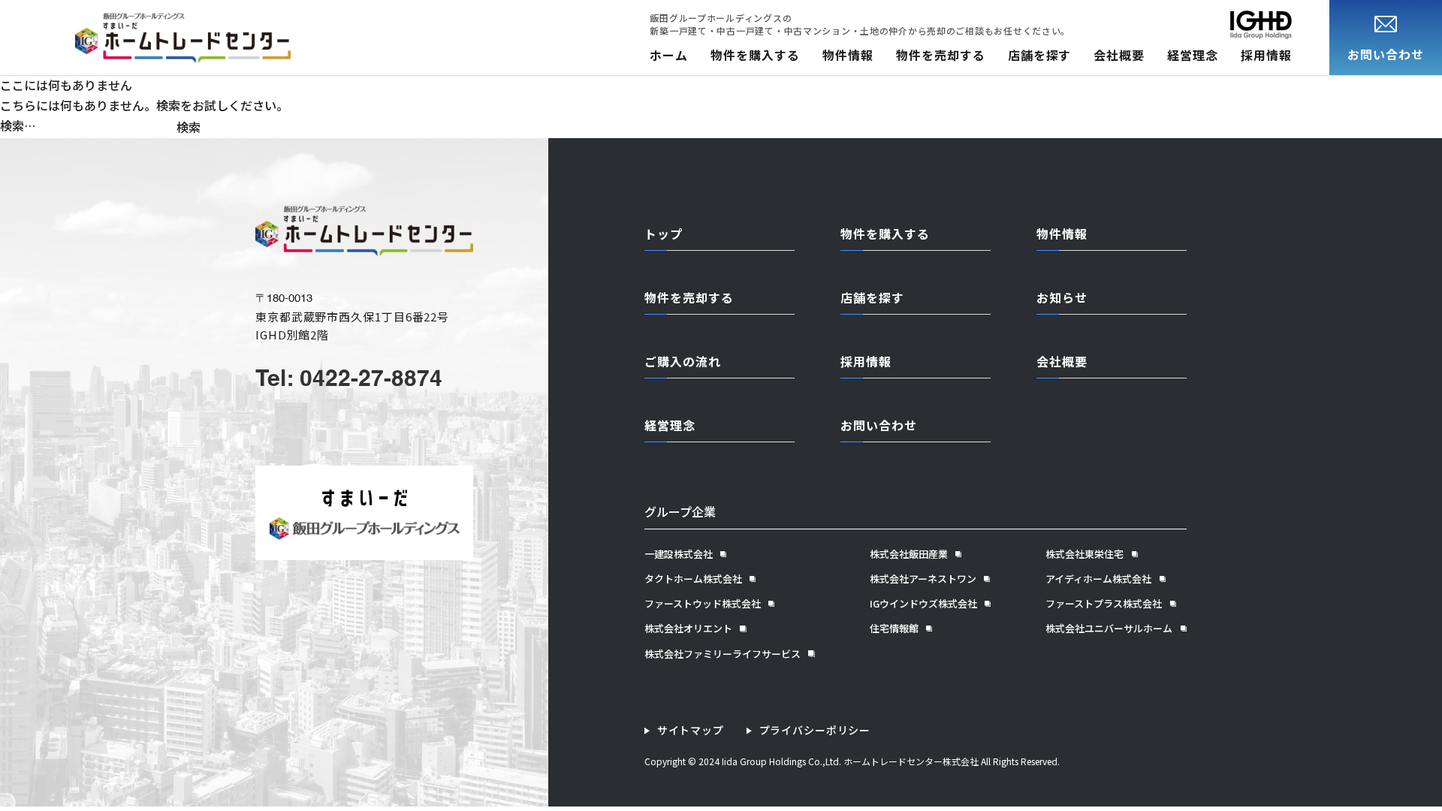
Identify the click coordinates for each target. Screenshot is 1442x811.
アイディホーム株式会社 (1098, 579)
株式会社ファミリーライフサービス (722, 654)
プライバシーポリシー (814, 730)
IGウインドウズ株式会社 (923, 604)
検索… (17, 125)
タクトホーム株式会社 (693, 579)
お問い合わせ (878, 425)
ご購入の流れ (682, 361)
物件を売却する (940, 55)
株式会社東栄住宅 (1084, 554)
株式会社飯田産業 (909, 554)
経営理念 (1192, 55)
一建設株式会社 (678, 554)
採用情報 (1266, 55)
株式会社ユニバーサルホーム (1108, 628)
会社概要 (1119, 55)
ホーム (669, 55)
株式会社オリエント (688, 628)
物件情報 (847, 55)
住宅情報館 (894, 628)
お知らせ (1062, 297)
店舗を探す (1040, 55)
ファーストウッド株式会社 (702, 604)
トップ (663, 234)
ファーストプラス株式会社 (1103, 604)
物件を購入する (755, 55)
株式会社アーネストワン (923, 579)
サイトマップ (690, 730)
